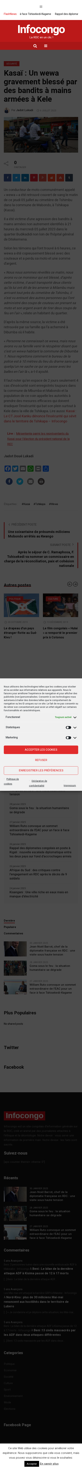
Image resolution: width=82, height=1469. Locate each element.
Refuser (41, 760)
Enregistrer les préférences (41, 770)
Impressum (70, 785)
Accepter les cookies (41, 750)
